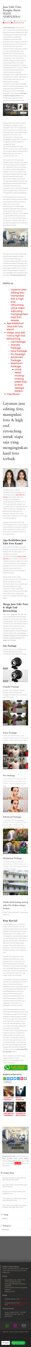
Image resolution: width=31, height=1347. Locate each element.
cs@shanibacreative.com (16, 1305)
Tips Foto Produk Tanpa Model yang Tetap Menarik (14, 1185)
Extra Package (19, 351)
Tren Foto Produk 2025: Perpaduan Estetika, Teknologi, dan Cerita (14, 1206)
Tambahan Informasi (18, 23)
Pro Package (18, 354)
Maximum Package (17, 365)
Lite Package (18, 341)
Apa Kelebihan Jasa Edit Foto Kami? (15, 326)
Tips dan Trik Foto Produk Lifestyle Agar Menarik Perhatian (14, 1178)
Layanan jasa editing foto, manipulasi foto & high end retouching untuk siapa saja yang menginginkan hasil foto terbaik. (19, 305)
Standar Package (16, 346)
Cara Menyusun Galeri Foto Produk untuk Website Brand (14, 1199)
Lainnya (8, 1082)
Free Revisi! (13, 394)
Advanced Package (17, 358)
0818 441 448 (24, 1303)
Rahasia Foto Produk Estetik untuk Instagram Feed (14, 1192)
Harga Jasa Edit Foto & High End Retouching (16, 335)
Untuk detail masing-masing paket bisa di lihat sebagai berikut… (21, 380)
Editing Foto (7, 23)
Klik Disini (18, 1163)
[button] (5, 1343)
